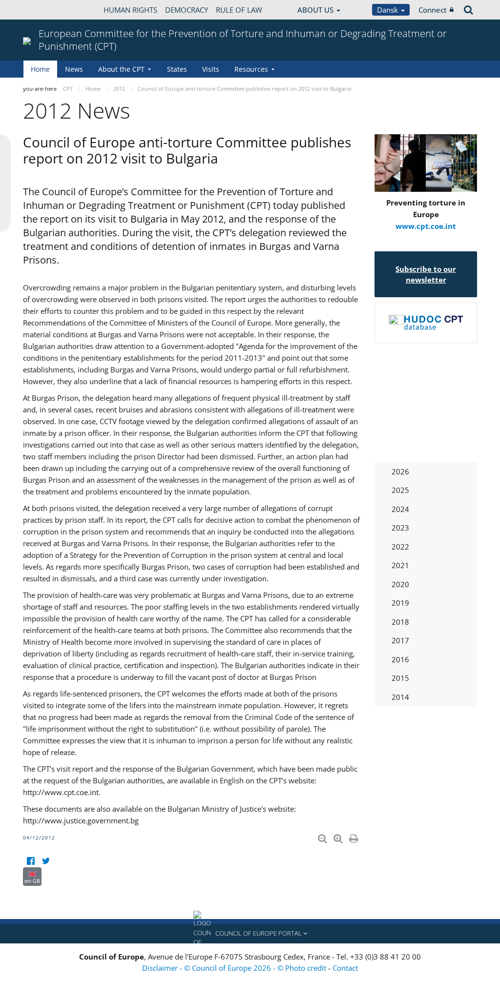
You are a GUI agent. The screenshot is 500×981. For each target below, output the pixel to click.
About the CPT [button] (121, 69)
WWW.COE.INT (47, 9)
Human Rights (130, 10)
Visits (210, 69)
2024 (400, 509)
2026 (400, 471)
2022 (400, 547)
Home (40, 69)
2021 (400, 565)
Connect (432, 10)
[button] (250, 933)
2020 (400, 584)
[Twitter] (45, 861)
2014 (400, 697)
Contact (345, 968)
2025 (400, 490)
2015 (400, 678)
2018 (400, 622)
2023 (400, 527)
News (74, 69)
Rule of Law (239, 10)
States (177, 69)
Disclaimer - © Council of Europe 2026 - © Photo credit (235, 968)
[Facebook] (30, 861)
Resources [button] (251, 69)
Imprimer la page (354, 836)
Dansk (388, 10)
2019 (400, 603)
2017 (400, 640)
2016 (400, 659)
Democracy (186, 10)
